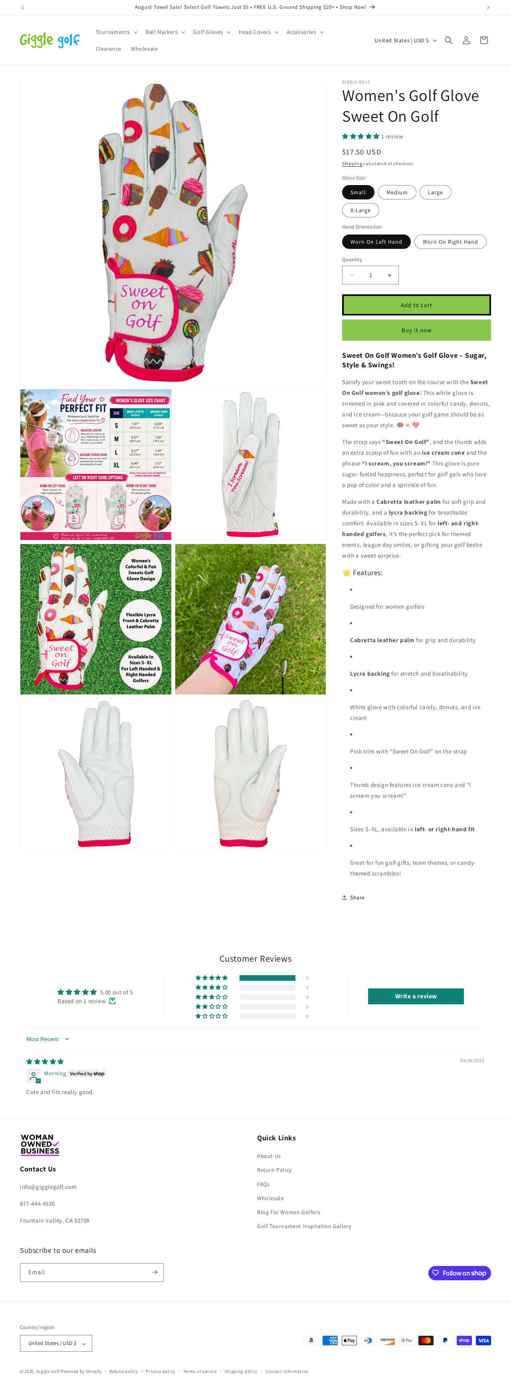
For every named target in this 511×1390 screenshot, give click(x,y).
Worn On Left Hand (376, 241)
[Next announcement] (488, 7)
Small (358, 192)
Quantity (352, 259)
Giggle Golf (48, 1371)
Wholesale (270, 1198)
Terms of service (200, 1371)
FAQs (263, 1184)
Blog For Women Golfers (288, 1212)
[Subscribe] (154, 1272)
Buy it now (417, 330)
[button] (116, 32)
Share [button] (357, 897)
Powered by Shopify (81, 1371)
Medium (397, 192)
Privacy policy (160, 1371)
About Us (269, 1156)
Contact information (287, 1371)
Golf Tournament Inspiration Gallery (304, 1226)
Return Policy (274, 1170)
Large (435, 192)
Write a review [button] (416, 996)
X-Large (361, 210)
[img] (45, 1061)
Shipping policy (241, 1371)
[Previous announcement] (23, 7)
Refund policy (123, 1371)
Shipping (352, 163)
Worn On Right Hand (450, 241)
